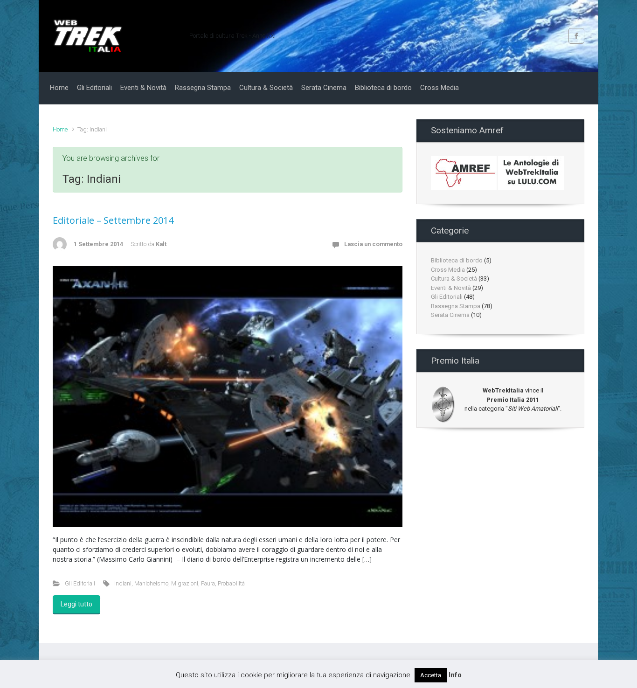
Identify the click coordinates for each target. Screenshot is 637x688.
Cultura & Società (454, 278)
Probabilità (231, 583)
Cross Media (448, 269)
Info (455, 675)
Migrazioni (184, 583)
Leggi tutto (76, 604)
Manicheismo (151, 583)
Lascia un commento (373, 244)
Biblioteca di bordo (457, 260)
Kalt (161, 244)
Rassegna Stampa (455, 306)
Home (60, 129)
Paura (208, 583)
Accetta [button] (430, 675)
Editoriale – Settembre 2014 (113, 220)
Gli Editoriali (80, 583)
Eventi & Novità (451, 287)
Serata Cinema (450, 314)
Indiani (123, 583)
